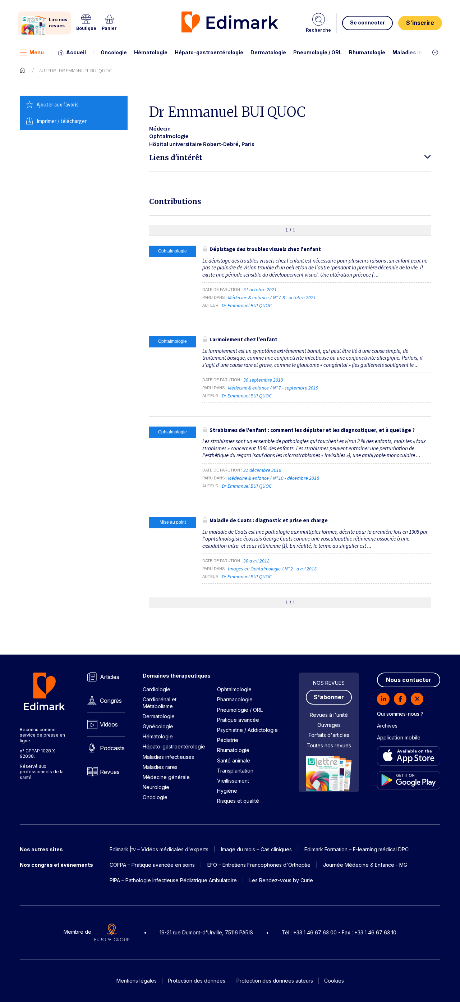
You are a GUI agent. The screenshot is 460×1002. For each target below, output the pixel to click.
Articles (109, 676)
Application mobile (398, 737)
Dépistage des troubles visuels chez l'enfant (265, 249)
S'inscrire (420, 22)
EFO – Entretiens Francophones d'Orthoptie (258, 865)
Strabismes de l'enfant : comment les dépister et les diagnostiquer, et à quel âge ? (312, 430)
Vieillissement (233, 781)
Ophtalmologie (234, 689)
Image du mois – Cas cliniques (256, 849)
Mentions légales (136, 981)
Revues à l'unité (329, 715)
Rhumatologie (367, 52)
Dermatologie (268, 52)
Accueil (76, 52)
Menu (36, 52)
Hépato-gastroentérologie (209, 52)
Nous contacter (408, 679)
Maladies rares (160, 767)
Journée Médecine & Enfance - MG (365, 865)
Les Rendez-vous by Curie (281, 880)
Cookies (334, 981)
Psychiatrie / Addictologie (247, 730)
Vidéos (109, 724)
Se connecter (367, 22)
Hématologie (150, 52)
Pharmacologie (235, 699)
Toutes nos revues (329, 745)
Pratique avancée (238, 720)
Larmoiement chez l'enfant (243, 339)
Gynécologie (158, 726)
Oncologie (114, 52)
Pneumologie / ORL (317, 52)
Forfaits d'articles (329, 735)
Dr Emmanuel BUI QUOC (247, 305)
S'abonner (329, 697)
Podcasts (112, 748)
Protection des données (196, 981)
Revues (110, 771)
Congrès (111, 700)
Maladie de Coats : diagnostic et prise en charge (269, 520)
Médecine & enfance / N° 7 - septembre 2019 (273, 387)
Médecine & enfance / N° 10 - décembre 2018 (274, 478)
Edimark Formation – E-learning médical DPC (356, 849)
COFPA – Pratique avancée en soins (152, 865)
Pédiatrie (227, 740)
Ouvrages (329, 725)
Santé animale (233, 760)
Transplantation (235, 771)
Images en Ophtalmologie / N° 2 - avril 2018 (273, 568)
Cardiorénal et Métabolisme (159, 702)
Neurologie (156, 787)
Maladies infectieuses (421, 52)
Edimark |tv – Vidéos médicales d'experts (159, 849)
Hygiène (227, 791)
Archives (387, 726)
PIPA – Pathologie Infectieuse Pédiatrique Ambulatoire (173, 880)
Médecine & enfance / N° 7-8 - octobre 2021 (272, 297)
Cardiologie (156, 689)
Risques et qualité (238, 801)
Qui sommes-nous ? (400, 714)
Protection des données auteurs (274, 981)
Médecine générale (166, 777)
